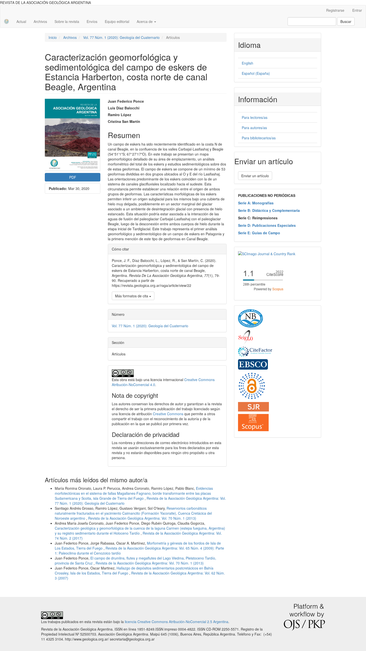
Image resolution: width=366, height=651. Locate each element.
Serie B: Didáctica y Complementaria (269, 210)
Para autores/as (254, 127)
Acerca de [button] (145, 21)
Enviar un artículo (255, 175)
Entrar (357, 10)
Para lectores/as (254, 117)
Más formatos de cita (132, 295)
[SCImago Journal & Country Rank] (266, 253)
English (247, 63)
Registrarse (335, 10)
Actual (21, 21)
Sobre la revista (67, 21)
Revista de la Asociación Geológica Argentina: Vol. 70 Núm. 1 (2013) (142, 518)
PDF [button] (72, 177)
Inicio (53, 37)
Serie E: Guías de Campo (259, 232)
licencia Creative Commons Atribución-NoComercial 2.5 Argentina (176, 621)
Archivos (40, 21)
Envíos (92, 21)
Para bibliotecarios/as (259, 137)
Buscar (345, 21)
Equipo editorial (117, 21)
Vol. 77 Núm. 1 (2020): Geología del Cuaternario (121, 37)
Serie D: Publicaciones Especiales (267, 225)
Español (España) (256, 73)
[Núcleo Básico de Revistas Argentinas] (250, 318)
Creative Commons (168, 413)
